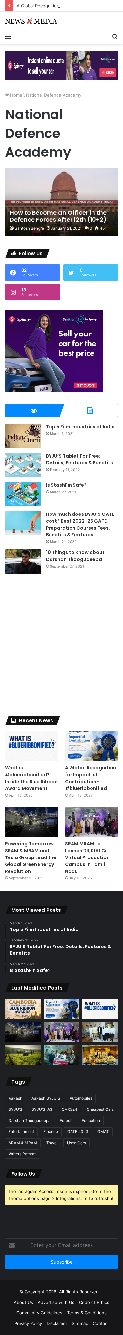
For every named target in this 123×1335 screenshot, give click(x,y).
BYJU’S (15, 1109)
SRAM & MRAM (23, 1142)
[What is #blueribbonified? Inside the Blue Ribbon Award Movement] (31, 746)
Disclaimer (57, 1323)
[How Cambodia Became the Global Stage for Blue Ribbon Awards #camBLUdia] (23, 1009)
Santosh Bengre (29, 228)
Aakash (15, 1098)
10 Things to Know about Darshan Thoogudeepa (75, 556)
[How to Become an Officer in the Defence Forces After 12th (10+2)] (61, 202)
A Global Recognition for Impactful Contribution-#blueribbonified (90, 778)
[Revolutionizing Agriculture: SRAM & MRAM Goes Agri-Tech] (23, 1055)
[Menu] (8, 36)
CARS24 (69, 1109)
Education (91, 1120)
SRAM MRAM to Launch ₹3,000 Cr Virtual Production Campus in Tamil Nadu (87, 857)
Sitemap (80, 1323)
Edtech (66, 1120)
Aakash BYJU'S (45, 1098)
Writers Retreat (22, 1153)
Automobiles (81, 1098)
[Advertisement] (61, 645)
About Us (23, 1302)
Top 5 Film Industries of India (80, 427)
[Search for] (115, 36)
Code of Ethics (94, 1302)
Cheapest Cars (100, 1109)
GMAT (103, 1131)
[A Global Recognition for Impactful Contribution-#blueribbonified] (91, 746)
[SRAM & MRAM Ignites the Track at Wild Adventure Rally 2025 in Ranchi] (62, 1055)
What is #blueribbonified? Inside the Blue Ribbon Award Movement (31, 778)
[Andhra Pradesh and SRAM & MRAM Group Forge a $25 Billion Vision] (100, 1032)
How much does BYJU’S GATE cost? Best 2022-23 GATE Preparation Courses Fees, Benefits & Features (80, 524)
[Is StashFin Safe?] (23, 494)
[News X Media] (31, 20)
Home (15, 95)
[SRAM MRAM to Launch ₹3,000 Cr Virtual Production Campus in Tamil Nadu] (91, 822)
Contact (101, 1323)
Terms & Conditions (87, 1312)
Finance (50, 1131)
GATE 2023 (77, 1131)
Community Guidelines (39, 1312)
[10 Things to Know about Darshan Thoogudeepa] (23, 561)
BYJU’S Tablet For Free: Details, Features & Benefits (79, 459)
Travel (52, 1142)
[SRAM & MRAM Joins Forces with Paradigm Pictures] (100, 1055)
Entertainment (21, 1131)
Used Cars (76, 1142)
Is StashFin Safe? (66, 485)
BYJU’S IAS (41, 1109)
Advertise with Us (56, 1302)
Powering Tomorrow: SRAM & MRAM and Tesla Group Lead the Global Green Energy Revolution (30, 857)
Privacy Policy (28, 1323)
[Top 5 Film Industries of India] (23, 436)
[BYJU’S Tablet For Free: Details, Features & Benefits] (23, 465)
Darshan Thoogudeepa (30, 1120)
